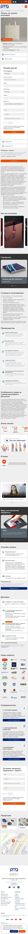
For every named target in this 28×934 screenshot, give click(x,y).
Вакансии (17, 895)
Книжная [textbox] (6, 91)
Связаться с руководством (20, 908)
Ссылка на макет (7, 77)
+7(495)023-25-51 (4, 647)
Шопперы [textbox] (7, 73)
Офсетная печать (4, 895)
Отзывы (16, 894)
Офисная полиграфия (5, 903)
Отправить (14, 132)
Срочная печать (4, 905)
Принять (22, 931)
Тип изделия (7, 71)
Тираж (5, 83)
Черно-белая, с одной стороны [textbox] (13, 104)
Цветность (6, 101)
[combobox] (14, 73)
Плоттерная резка (4, 898)
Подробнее (14, 931)
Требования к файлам (19, 898)
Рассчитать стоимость (9, 54)
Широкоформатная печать (6, 897)
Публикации (17, 901)
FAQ (15, 906)
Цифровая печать (4, 894)
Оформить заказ (6, 281)
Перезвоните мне (14, 588)
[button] (19, 39)
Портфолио (17, 897)
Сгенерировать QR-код (19, 903)
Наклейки (4, 827)
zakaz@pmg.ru (14, 883)
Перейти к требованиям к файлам (9, 156)
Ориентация (6, 89)
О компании (17, 900)
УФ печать (3, 900)
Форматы (17, 909)
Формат (5, 95)
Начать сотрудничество (14, 720)
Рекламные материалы (6, 901)
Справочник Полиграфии (20, 905)
